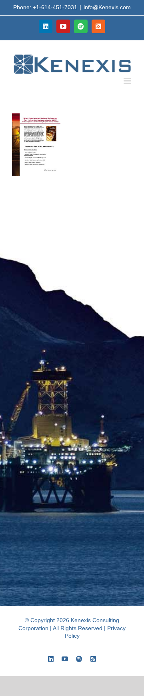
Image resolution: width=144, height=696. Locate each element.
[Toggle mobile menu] (128, 81)
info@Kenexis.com (107, 7)
